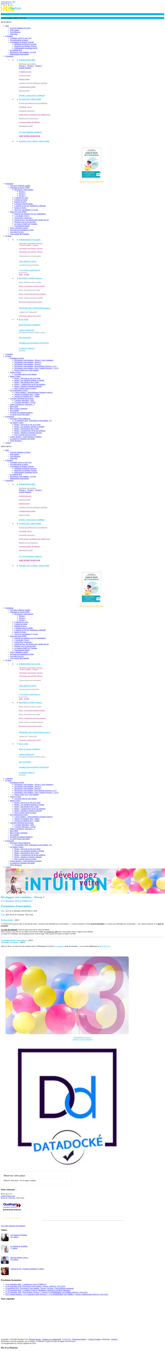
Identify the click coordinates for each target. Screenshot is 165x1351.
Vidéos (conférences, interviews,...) (22, 404)
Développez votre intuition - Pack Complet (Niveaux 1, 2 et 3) (36, 368)
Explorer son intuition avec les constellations (33, 103)
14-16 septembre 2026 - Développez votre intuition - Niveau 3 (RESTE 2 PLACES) (35, 1286)
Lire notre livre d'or (29, 136)
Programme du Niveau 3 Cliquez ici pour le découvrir (82, 1038)
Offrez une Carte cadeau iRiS (34, 141)
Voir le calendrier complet (19, 228)
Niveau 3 (38, 66)
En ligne (8, 236)
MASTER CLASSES (30, 278)
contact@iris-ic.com (8, 2)
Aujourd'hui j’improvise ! (23, 218)
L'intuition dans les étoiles (27, 87)
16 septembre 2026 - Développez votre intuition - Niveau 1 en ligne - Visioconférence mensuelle (39, 1288)
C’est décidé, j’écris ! (21, 216)
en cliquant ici (59, 946)
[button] (6, 22)
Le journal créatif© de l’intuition (25, 224)
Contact (8, 443)
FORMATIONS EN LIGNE (30, 240)
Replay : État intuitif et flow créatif (29, 290)
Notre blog (14, 34)
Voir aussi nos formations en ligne (22, 230)
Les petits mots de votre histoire (25, 374)
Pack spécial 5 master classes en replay (30, 302)
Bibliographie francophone (19, 54)
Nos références (15, 32)
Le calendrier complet (30, 132)
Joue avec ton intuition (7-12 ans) (26, 210)
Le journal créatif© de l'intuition (29, 122)
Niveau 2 (30, 66)
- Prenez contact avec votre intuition (30, 256)
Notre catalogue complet (32, 95)
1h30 (20, 274)
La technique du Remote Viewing (22, 42)
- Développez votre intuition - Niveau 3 (31, 251)
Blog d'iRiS (14, 406)
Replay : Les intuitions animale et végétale (32, 286)
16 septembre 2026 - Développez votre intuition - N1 (33, 420)
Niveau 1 (22, 66)
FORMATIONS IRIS (27, 60)
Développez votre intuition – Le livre (23, 52)
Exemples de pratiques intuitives (34, 343)
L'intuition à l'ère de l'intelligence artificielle (33, 83)
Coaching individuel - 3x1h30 (25, 402)
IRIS (7, 26)
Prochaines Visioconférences (20, 418)
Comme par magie (25, 75)
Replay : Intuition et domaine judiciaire (31, 298)
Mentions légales (35, 1339)
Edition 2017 (33, 312)
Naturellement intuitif (26, 126)
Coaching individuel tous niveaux (22, 398)
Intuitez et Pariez (24, 91)
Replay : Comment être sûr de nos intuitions (32, 294)
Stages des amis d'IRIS (30, 99)
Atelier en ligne (15, 372)
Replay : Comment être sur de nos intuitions (29, 384)
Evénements (9, 416)
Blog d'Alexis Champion (29, 325)
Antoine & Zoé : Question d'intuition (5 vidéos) (27, 1269)
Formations (9, 56)
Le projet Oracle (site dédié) (20, 414)
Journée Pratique (25, 68)
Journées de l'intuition (35, 308)
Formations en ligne (17, 358)
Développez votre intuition (27, 64)
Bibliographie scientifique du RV (26, 48)
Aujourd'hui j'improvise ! (27, 111)
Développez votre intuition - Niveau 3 (27, 364)
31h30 (26, 274)
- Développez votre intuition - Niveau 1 (31, 243)
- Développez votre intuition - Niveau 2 (31, 248)
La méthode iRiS (16, 50)
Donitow (114, 1339)
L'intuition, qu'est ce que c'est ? (21, 38)
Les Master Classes (16, 423)
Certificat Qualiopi (94, 1339)
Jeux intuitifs (25, 338)
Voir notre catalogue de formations (13, 1226)
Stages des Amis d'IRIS (18, 212)
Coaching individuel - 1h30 (24, 400)
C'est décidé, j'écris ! (25, 107)
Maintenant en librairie (91, 182)
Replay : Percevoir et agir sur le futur (30, 282)
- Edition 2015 (23, 312)
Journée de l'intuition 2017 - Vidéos (27, 396)
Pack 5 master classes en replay (25, 388)
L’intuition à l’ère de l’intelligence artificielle (30, 206)
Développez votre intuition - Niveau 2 (27, 362)
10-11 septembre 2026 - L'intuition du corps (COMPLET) (25, 1284)
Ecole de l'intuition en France (20, 28)
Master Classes (15, 376)
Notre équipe (14, 30)
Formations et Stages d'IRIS (20, 188)
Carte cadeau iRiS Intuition (19, 234)
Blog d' (23, 319)
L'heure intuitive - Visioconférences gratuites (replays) (33, 392)
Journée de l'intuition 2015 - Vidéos (27, 394)
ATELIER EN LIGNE (27, 261)
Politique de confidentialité (51, 1339)
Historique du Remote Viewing (25, 46)
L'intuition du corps (25, 72)
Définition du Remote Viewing (25, 44)
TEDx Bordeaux (16, 441)
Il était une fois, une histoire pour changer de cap (34, 114)
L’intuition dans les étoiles (23, 204)
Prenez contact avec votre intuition (26, 370)
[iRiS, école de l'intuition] (11, 10)
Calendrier (9, 354)
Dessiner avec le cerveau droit (28, 118)
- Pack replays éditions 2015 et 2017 (30, 316)
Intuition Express (24, 79)
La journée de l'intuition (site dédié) (22, 439)
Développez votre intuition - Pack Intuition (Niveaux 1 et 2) (35, 366)
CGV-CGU (67, 1339)
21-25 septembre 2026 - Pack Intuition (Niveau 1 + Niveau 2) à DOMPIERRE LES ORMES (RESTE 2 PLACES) (46, 1292)
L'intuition (9, 36)
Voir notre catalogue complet (20, 186)
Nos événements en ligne (19, 390)
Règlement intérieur (79, 1339)
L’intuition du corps (21, 198)
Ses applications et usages (19, 40)
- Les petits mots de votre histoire (29, 265)
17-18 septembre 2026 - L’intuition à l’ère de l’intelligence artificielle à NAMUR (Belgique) (37, 1290)
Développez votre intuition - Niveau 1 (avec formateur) (33, 360)
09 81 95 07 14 (105, 946)
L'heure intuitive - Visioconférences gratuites (25, 437)
